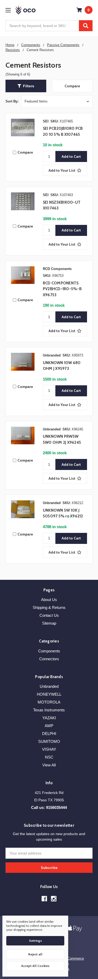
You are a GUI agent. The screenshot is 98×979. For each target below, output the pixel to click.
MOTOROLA (49, 702)
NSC (49, 757)
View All (49, 765)
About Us (49, 599)
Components (49, 651)
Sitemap (49, 623)
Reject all (35, 954)
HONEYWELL (49, 694)
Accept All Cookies (35, 966)
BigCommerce (73, 958)
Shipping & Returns (49, 607)
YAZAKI (49, 718)
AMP (49, 725)
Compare (72, 86)
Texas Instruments (49, 710)
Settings (35, 941)
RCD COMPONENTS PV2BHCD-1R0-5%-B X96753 (62, 289)
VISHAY (49, 749)
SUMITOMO (49, 741)
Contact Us (49, 615)
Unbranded (49, 686)
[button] (25, 86)
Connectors (49, 659)
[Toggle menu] (8, 10)
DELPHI (49, 733)
